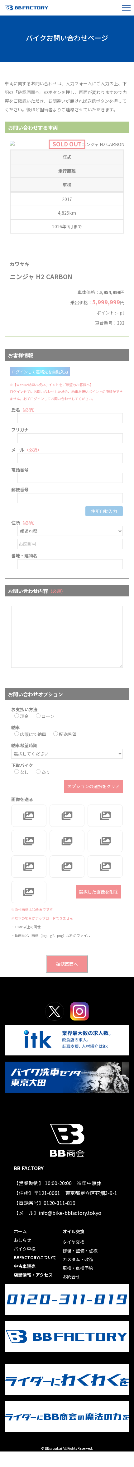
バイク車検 (25, 1249)
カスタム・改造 (78, 1259)
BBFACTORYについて (35, 1257)
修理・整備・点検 (80, 1250)
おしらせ (22, 1240)
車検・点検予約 (78, 1268)
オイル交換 (73, 1231)
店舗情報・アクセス (33, 1275)
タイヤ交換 (73, 1242)
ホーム (20, 1231)
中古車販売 (25, 1266)
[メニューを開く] (126, 8)
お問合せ (71, 1276)
